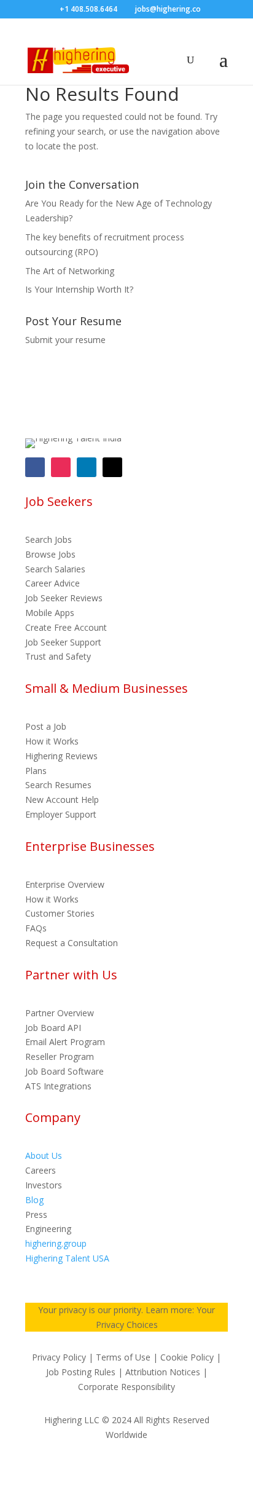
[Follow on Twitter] (112, 467)
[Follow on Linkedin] (86, 467)
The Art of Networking (69, 271)
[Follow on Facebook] (35, 467)
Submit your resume (65, 340)
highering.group (56, 1243)
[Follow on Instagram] (61, 467)
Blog (34, 1200)
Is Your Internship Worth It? (79, 289)
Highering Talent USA (67, 1258)
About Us (43, 1155)
